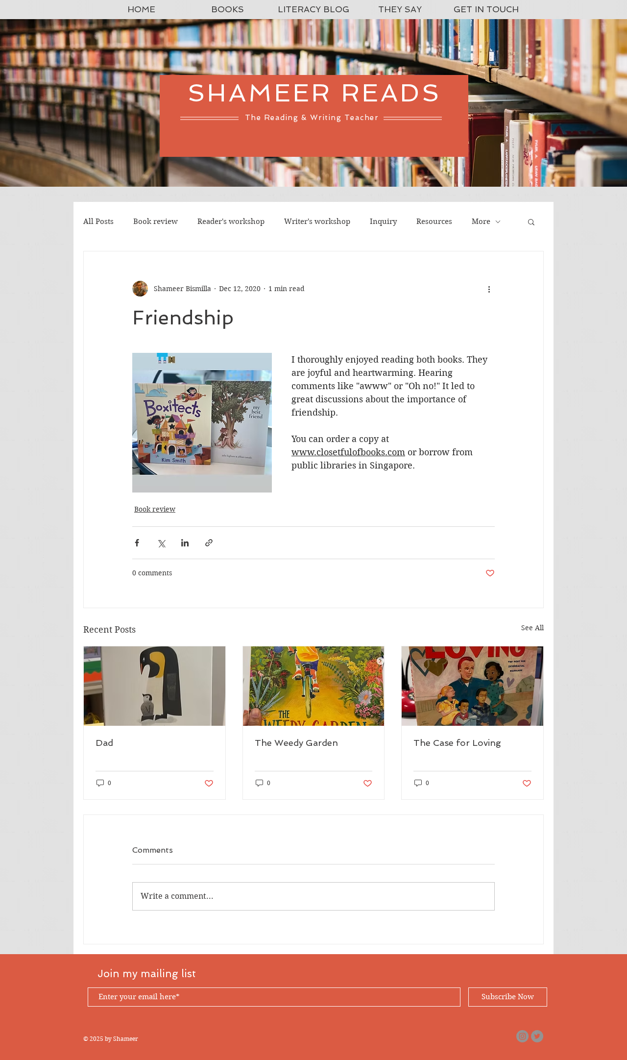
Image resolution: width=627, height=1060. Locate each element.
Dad (104, 743)
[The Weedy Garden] (314, 686)
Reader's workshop (231, 221)
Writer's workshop (317, 221)
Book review (155, 221)
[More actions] (489, 289)
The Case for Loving (457, 743)
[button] (531, 221)
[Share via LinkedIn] (185, 542)
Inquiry (383, 221)
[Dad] (154, 686)
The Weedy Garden (296, 743)
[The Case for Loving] (472, 686)
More (481, 221)
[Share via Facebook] (137, 542)
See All (532, 627)
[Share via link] (209, 542)
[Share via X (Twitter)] (161, 542)
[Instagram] (522, 1036)
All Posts (98, 221)
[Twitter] (537, 1036)
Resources (434, 221)
